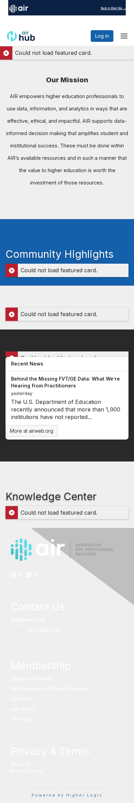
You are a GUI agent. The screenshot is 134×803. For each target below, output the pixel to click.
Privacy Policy (27, 771)
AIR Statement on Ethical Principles (49, 689)
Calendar (21, 699)
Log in (102, 36)
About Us (21, 764)
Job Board (23, 709)
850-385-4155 (44, 630)
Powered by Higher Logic (67, 795)
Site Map (21, 719)
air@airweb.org (28, 620)
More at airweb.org (31, 431)
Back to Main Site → (113, 8)
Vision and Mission (32, 678)
